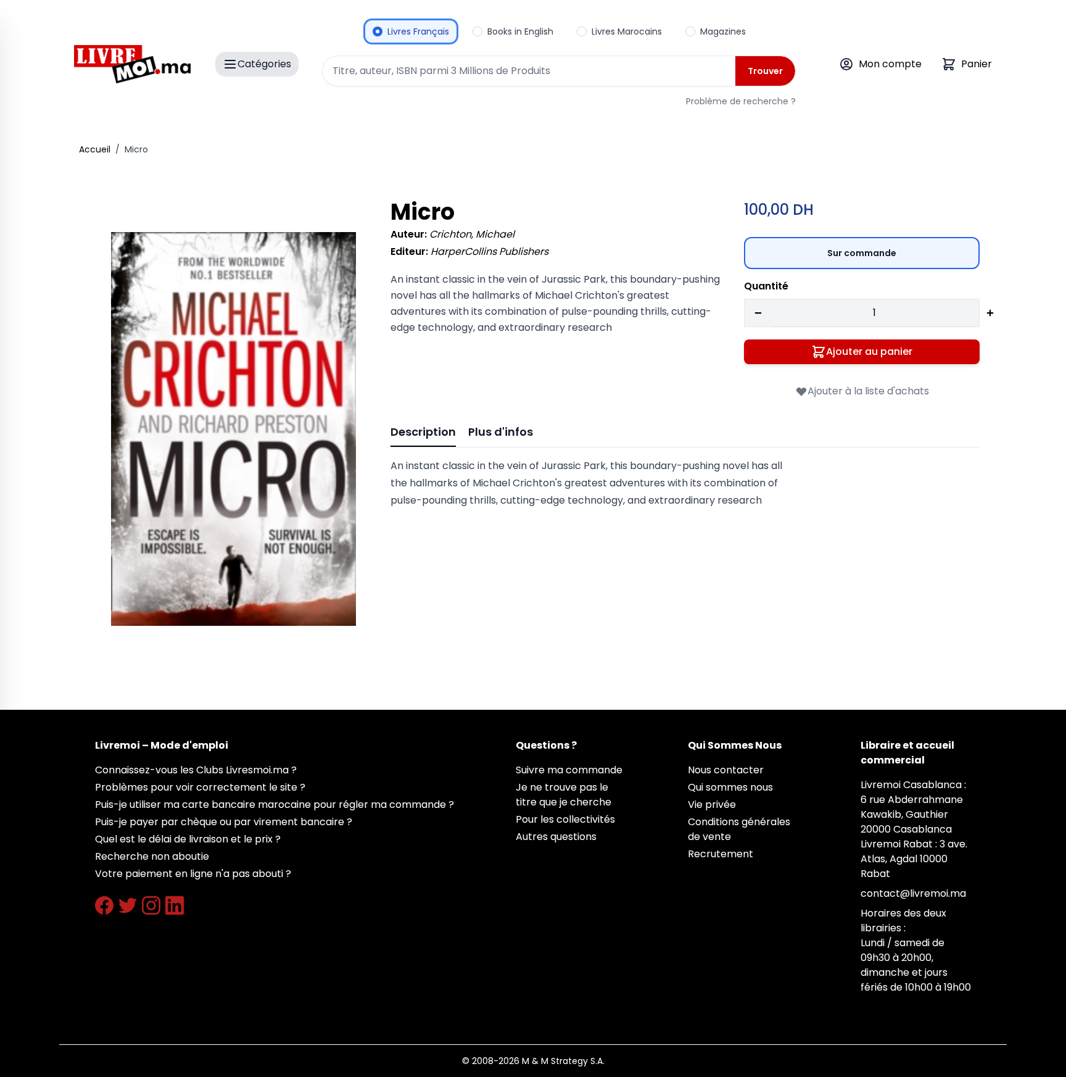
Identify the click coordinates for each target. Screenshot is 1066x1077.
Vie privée (712, 804)
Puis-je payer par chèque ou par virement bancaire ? (223, 822)
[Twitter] (127, 905)
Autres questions (556, 837)
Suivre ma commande (569, 770)
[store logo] (132, 64)
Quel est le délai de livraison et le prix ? (188, 839)
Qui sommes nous (730, 787)
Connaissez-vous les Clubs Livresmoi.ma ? (196, 770)
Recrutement (720, 854)
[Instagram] (151, 905)
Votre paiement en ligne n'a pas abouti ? (193, 874)
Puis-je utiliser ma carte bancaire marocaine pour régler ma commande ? (274, 804)
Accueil (94, 149)
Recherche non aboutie (152, 856)
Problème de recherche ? (741, 101)
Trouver (765, 71)
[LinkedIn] (174, 905)
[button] (233, 429)
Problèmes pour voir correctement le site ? (200, 787)
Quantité (766, 286)
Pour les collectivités (565, 819)
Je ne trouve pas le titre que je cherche (563, 794)
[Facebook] (104, 905)
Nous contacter (726, 770)
